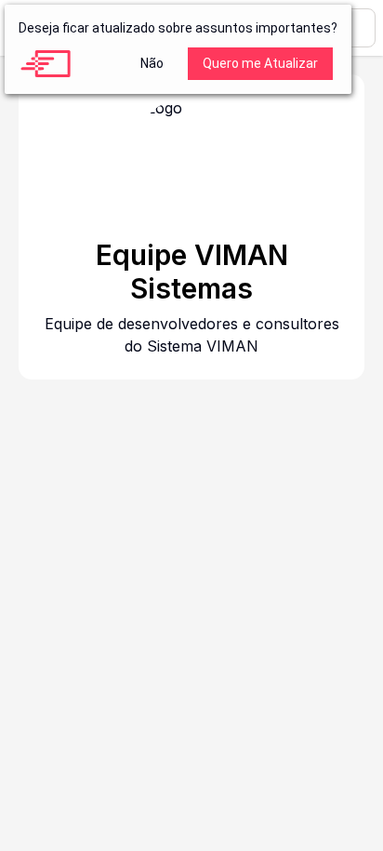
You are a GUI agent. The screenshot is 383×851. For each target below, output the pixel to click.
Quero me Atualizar (260, 63)
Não (152, 63)
